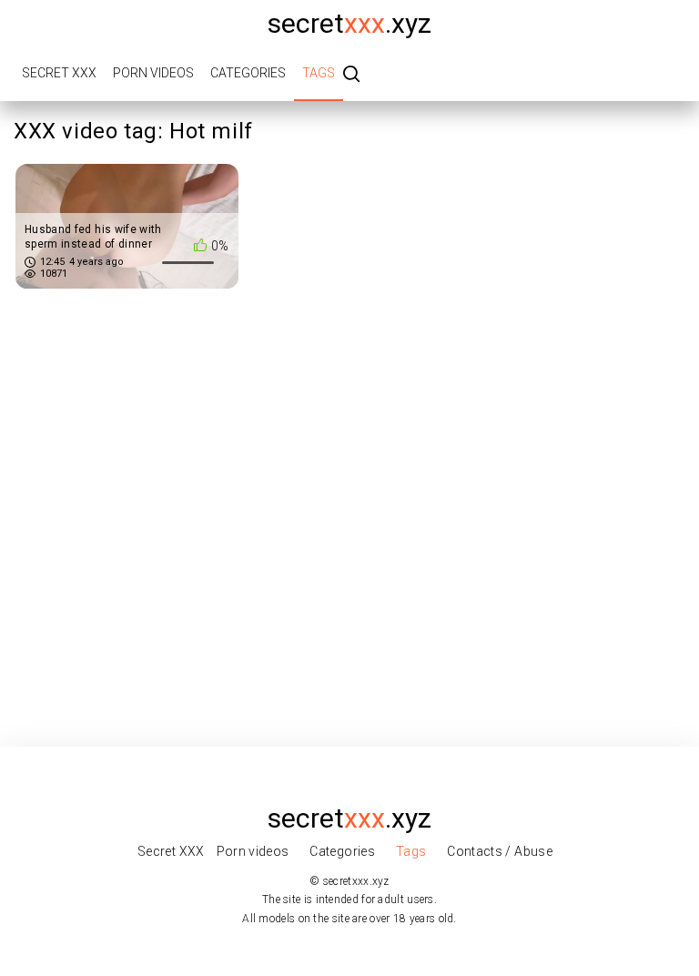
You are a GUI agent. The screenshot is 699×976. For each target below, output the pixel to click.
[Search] (351, 75)
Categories (248, 73)
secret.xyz (349, 23)
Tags (318, 73)
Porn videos (153, 73)
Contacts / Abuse (499, 851)
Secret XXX (59, 73)
